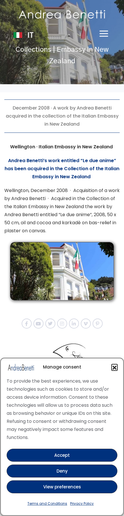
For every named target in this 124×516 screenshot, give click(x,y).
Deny (62, 471)
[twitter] (50, 324)
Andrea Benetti (94, 108)
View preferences (62, 487)
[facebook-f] (27, 324)
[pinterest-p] (98, 324)
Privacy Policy (82, 503)
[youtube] (38, 324)
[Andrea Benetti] (62, 14)
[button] (114, 367)
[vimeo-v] (86, 324)
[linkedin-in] (74, 324)
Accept (62, 455)
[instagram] (62, 324)
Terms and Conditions (47, 503)
